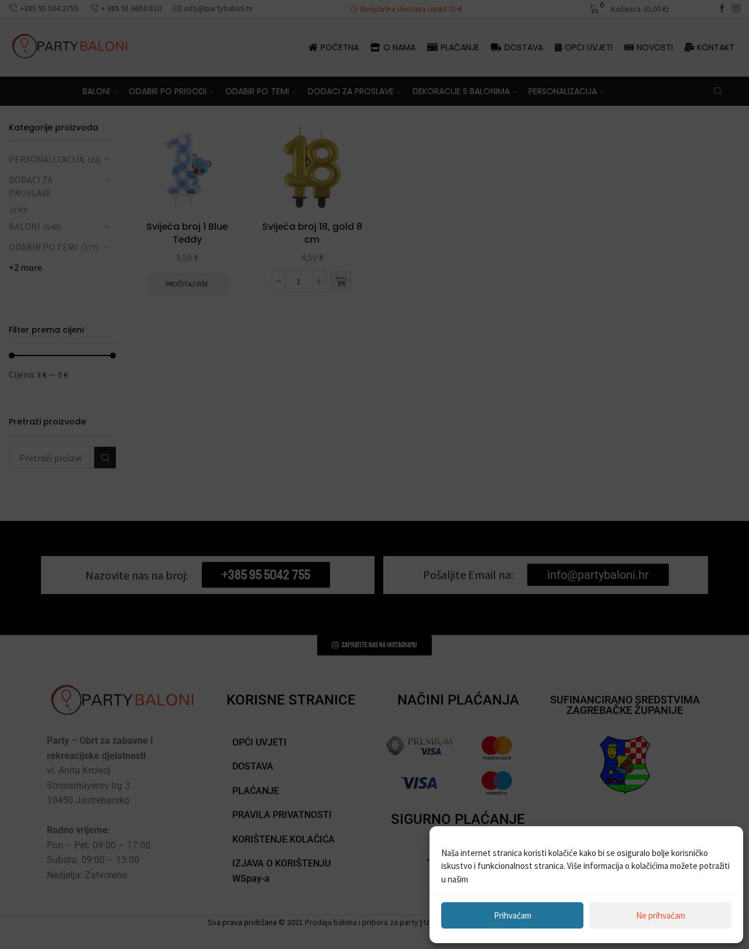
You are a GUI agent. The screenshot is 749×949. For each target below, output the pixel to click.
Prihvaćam (512, 915)
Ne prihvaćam (660, 915)
